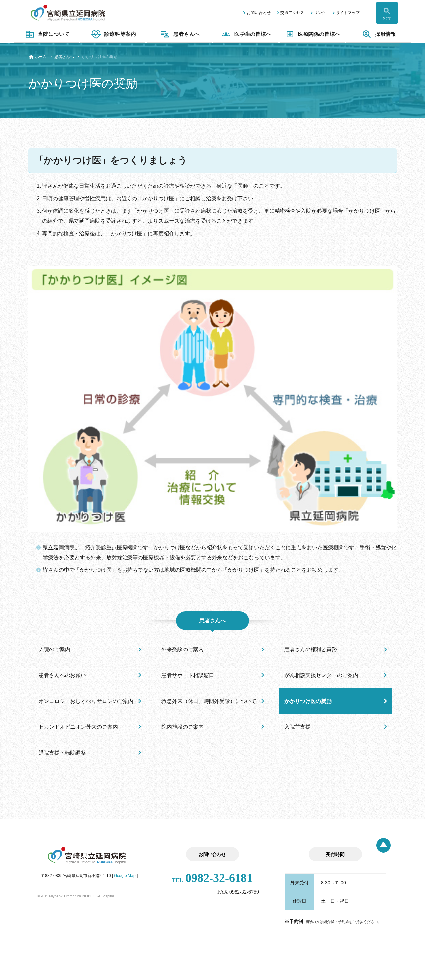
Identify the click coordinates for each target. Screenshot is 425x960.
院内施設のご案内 (182, 727)
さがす (386, 18)
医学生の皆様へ (252, 34)
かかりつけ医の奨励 (308, 701)
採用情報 (385, 34)
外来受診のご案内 (182, 649)
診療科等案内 (120, 34)
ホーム (41, 56)
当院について (53, 34)
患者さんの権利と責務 (310, 649)
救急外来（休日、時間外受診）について (208, 701)
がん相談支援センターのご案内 (321, 675)
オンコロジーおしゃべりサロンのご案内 (86, 701)
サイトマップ (348, 12)
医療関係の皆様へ (319, 34)
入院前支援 (297, 727)
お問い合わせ (258, 12)
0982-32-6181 (212, 878)
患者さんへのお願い (62, 675)
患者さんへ (186, 34)
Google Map (125, 875)
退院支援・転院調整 (62, 753)
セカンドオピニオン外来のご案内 (78, 727)
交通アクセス (292, 12)
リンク (320, 12)
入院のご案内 (54, 649)
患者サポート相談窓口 (187, 675)
